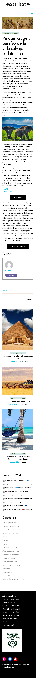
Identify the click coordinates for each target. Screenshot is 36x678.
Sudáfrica (6, 291)
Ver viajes (18, 197)
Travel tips (6, 568)
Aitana (8, 270)
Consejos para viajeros (10, 526)
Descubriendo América (11, 533)
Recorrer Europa (8, 558)
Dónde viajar (7, 537)
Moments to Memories (10, 554)
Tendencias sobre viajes (11, 565)
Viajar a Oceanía (8, 576)
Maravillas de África (11, 33)
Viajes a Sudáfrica (18, 246)
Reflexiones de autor (9, 561)
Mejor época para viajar (11, 551)
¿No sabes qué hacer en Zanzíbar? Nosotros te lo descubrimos (18, 457)
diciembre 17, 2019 (15, 361)
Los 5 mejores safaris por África (18, 401)
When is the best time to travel (13, 579)
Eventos (5, 540)
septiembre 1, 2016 (14, 404)
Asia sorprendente (9, 522)
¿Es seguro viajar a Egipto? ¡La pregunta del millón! (18, 357)
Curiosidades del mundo (11, 530)
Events (4, 544)
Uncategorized (7, 572)
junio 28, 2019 (15, 462)
